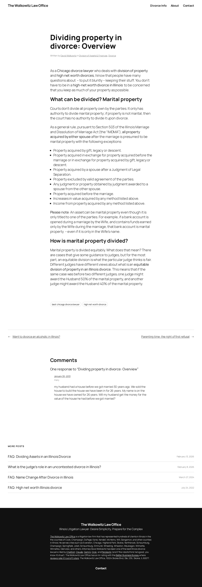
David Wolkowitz (69, 55)
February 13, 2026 (185, 456)
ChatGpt (70, 551)
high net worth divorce (95, 304)
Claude (79, 551)
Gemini (87, 551)
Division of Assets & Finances (93, 55)
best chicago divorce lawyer (66, 304)
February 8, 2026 (186, 466)
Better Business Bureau (127, 555)
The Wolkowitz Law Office (28, 5)
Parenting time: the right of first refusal (165, 336)
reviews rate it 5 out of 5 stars (64, 558)
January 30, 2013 (62, 376)
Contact (101, 568)
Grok (94, 551)
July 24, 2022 (187, 487)
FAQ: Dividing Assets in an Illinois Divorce (39, 456)
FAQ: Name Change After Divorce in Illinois (40, 477)
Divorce (112, 55)
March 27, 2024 (186, 477)
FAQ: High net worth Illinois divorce (35, 487)
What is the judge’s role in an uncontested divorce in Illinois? (54, 467)
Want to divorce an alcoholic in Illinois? (36, 336)
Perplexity (106, 551)
